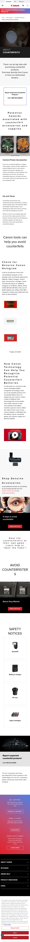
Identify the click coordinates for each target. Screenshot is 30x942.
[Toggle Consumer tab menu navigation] (2, 6)
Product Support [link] (15, 811)
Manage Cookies (15, 928)
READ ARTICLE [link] (15, 526)
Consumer (9, 1)
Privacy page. (7, 924)
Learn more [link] (15, 847)
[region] (15, 918)
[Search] (28, 5)
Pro (15, 1)
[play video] (15, 435)
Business (21, 1)
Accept (15, 937)
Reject (15, 932)
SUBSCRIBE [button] (15, 830)
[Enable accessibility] (2, 935)
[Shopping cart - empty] (23, 5)
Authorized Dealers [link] (8, 493)
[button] (15, 862)
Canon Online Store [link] (8, 491)
